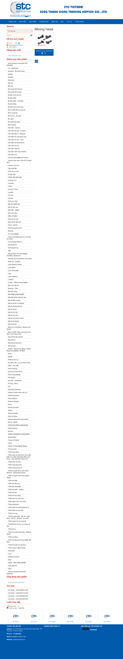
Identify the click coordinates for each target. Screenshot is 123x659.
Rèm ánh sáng (12, 416)
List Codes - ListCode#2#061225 (18, 596)
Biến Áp (10, 83)
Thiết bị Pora (12, 529)
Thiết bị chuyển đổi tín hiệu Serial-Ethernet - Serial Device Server (18, 472)
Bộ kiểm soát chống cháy (15, 107)
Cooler (10, 186)
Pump (10, 404)
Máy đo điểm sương (14, 300)
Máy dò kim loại (13, 312)
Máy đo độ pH (12, 309)
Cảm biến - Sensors (14, 128)
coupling (10, 192)
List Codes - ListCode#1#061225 (18, 599)
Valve (9, 560)
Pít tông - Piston (13, 383)
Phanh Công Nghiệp (14, 374)
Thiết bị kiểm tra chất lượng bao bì (18, 507)
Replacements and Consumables (18, 419)
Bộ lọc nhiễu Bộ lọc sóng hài (16, 110)
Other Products (12, 369)
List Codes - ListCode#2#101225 (18, 590)
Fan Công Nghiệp (13, 234)
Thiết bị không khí (13, 504)
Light (9, 273)
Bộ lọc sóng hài (12, 113)
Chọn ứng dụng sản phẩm (16, 582)
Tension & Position (13, 440)
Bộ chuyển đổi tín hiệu (15, 92)
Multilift (10, 357)
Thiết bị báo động (13, 452)
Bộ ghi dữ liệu (12, 104)
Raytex (10, 410)
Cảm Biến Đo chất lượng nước (17, 137)
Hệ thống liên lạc (13, 248)
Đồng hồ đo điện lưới (14, 222)
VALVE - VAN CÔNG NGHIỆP (17, 563)
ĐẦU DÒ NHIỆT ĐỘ (14, 204)
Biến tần (10, 86)
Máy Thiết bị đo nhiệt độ (15, 337)
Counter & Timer (13, 189)
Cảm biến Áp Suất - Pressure (17, 131)
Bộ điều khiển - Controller (16, 101)
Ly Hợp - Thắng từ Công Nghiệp (17, 282)
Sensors (10, 431)
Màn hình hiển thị (13, 285)
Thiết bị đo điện (12, 480)
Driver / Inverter (13, 225)
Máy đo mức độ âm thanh (16, 318)
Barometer (11, 80)
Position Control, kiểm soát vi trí (17, 392)
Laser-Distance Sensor (15, 264)
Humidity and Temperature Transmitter (20, 259)
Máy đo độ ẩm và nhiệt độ (16, 303)
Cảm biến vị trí (12, 154)
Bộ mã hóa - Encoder (14, 116)
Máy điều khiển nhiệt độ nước (17, 297)
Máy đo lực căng (13, 315)
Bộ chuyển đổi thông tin (15, 89)
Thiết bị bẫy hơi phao (14, 462)
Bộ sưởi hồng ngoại (14, 122)
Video (10, 569)
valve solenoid (12, 566)
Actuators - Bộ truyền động (16, 71)
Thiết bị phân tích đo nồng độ (17, 521)
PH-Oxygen (11, 377)
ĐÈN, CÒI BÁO (12, 216)
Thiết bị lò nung (12, 513)
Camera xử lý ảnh (13, 165)
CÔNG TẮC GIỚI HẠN (15, 177)
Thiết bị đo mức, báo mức (16, 498)
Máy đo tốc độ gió (13, 321)
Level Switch (12, 267)
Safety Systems (12, 428)
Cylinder (10, 198)
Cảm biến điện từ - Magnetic (16, 134)
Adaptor (10, 74)
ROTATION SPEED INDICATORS (18, 425)
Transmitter (11, 551)
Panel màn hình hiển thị (15, 371)
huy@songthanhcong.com (16, 45)
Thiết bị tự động (13, 537)
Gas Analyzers (12, 245)
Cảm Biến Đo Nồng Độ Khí (16, 143)
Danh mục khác (13, 201)
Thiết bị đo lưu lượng (14, 495)
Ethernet (10, 231)
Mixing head (11, 346)
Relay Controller (13, 413)
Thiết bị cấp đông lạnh (15, 465)
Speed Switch (12, 437)
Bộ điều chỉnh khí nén (14, 95)
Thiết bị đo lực (12, 492)
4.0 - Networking (13, 68)
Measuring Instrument (14, 343)
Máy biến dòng (12, 291)
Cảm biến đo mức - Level (15, 140)
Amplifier (10, 77)
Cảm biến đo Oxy (13, 146)
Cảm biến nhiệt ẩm (14, 148)
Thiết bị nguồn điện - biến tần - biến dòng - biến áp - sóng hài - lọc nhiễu (18, 517)
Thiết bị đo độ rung (14, 483)
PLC (9, 386)
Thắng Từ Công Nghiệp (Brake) (17, 446)
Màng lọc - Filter (13, 288)
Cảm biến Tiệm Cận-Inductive (17, 151)
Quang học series (13, 407)
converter (11, 183)
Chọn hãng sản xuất (14, 55)
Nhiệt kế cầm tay (13, 360)
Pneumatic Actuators (14, 389)
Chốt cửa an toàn (13, 171)
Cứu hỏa (10, 195)
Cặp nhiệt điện (12, 168)
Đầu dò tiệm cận (13, 207)
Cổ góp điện (11, 174)
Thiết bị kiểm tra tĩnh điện (16, 510)
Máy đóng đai (12, 324)
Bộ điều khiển (12, 98)
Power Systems (12, 398)
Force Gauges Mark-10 (15, 242)
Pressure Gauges (13, 401)
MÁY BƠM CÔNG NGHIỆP (16, 294)
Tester (10, 443)
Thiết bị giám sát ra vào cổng (17, 501)
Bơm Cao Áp (12, 125)
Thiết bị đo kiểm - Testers (16, 489)
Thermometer (12, 449)
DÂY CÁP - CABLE (13, 210)
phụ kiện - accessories (15, 380)
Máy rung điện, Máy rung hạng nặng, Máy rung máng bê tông (19, 333)
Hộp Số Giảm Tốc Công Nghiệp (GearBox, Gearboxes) (17, 255)
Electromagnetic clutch (15, 228)
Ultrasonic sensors (13, 557)
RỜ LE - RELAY (13, 422)
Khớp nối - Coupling (14, 261)
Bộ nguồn (11, 119)
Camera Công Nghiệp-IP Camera (18, 157)
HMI (9, 251)
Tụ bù (10, 554)
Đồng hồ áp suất (13, 219)
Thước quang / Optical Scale (16, 548)
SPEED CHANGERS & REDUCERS (18, 434)
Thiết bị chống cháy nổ (15, 468)
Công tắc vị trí (12, 180)
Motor (10, 354)
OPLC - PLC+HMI (13, 366)
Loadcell (10, 279)
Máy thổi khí (11, 340)
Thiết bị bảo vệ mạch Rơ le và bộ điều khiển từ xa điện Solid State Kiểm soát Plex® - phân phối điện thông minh (19, 457)
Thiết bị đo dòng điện (14, 486)
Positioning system (13, 395)
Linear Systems (12, 276)
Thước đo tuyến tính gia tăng (17, 545)
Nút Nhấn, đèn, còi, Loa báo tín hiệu (19, 363)
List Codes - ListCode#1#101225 (18, 593)
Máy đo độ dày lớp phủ (15, 306)
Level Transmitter (13, 270)
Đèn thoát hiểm (12, 213)
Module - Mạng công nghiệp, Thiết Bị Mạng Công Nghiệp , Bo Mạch (19, 350)
